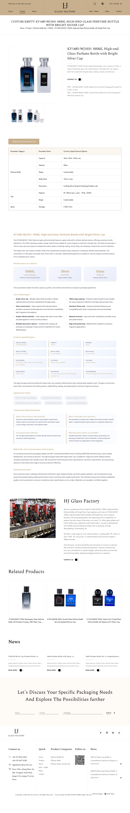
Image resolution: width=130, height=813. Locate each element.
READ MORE (12, 670)
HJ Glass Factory (33, 795)
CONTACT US (72, 79)
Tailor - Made (93, 11)
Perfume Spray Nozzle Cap (60, 764)
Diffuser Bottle (56, 760)
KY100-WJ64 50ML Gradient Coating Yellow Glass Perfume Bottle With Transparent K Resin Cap (103, 622)
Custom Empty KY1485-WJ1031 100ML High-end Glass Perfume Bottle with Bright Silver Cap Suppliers (74, 795)
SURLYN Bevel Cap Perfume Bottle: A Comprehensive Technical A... (23, 657)
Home (10, 11)
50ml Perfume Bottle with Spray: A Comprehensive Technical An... (60, 657)
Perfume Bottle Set (39, 28)
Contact (119, 11)
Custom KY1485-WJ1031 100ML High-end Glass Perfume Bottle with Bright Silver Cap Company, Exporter (91, 515)
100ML (50, 28)
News (107, 11)
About (34, 11)
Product (22, 11)
